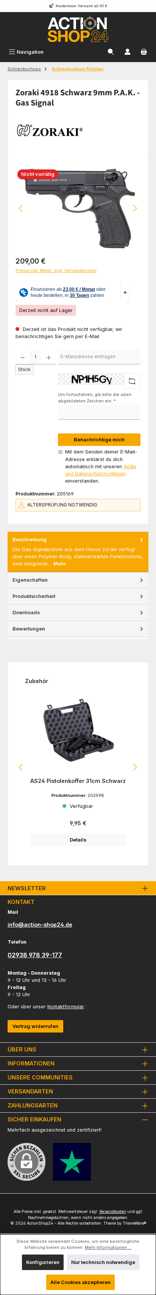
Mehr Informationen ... (108, 1247)
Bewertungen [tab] (28, 629)
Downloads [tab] (26, 612)
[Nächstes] (134, 208)
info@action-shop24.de (40, 924)
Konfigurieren (42, 1262)
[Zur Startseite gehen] (78, 29)
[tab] (78, 552)
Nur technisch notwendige (103, 1262)
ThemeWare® (134, 1223)
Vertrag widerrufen (35, 1026)
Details (78, 840)
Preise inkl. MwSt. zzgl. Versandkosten (56, 270)
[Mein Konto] (127, 52)
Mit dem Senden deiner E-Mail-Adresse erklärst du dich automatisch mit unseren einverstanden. (101, 466)
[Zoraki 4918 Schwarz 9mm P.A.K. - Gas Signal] (78, 208)
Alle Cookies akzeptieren (80, 1282)
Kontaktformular (65, 1006)
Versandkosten (112, 1211)
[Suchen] (111, 52)
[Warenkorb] (144, 52)
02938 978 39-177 (35, 955)
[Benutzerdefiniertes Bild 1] (72, 1162)
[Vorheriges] (21, 208)
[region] (78, 208)
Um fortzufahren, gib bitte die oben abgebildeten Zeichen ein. (94, 398)
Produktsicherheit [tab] (33, 596)
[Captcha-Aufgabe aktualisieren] (132, 381)
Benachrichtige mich (99, 440)
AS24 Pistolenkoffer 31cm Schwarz (78, 781)
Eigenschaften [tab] (30, 580)
